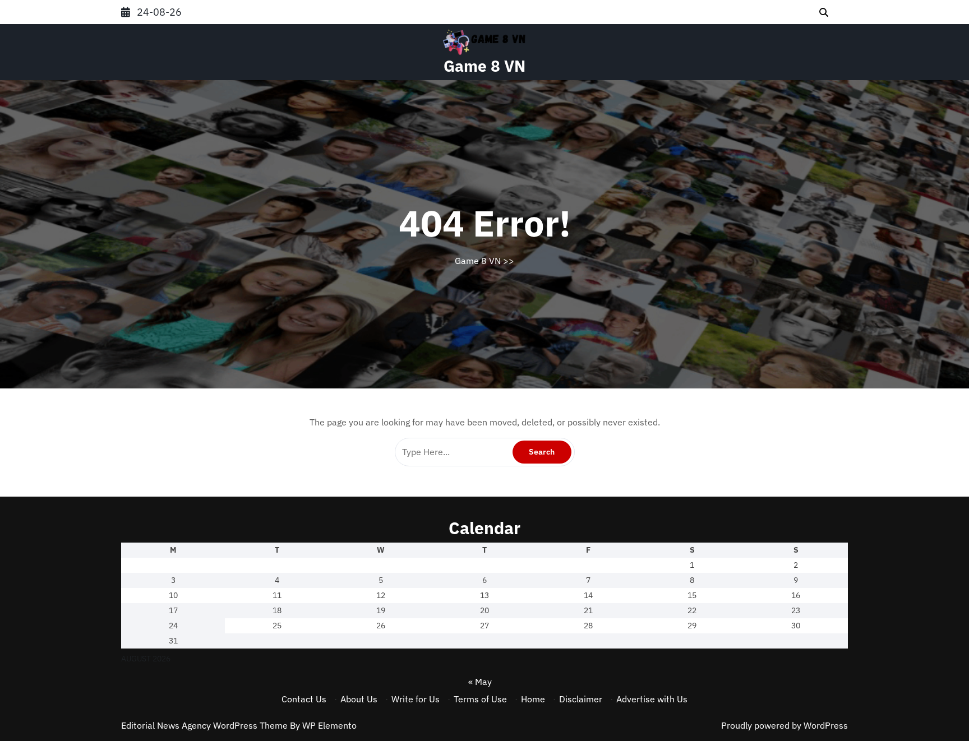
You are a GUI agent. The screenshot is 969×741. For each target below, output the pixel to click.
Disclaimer (580, 699)
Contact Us (304, 699)
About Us (358, 699)
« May (480, 681)
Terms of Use (480, 699)
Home (533, 699)
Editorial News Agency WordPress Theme (205, 725)
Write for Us (415, 699)
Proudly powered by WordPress (784, 725)
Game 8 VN (484, 65)
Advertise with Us (651, 699)
